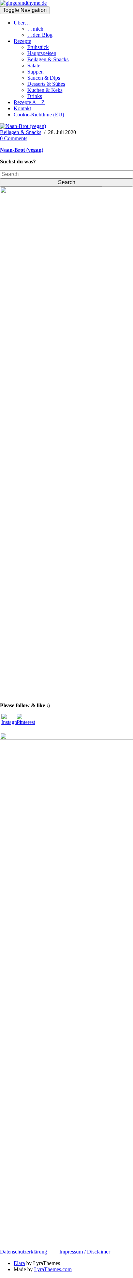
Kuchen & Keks (44, 90)
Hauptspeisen (41, 53)
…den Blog (40, 35)
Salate (33, 65)
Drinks (34, 96)
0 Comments (13, 138)
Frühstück (38, 47)
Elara (19, 1263)
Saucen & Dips (43, 78)
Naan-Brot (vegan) (21, 150)
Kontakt (22, 108)
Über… (22, 23)
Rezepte (22, 41)
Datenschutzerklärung (23, 1252)
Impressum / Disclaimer (84, 1252)
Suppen (35, 72)
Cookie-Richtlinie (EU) (39, 114)
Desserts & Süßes (46, 84)
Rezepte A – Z (29, 102)
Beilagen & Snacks (48, 59)
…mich (35, 29)
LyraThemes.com (53, 1269)
